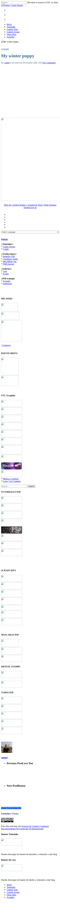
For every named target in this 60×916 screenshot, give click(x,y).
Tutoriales (11, 27)
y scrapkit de (32, 205)
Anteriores (7, 283)
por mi (34, 207)
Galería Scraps (13, 32)
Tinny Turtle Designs (47, 205)
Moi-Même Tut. (10, 261)
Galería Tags (12, 29)
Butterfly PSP (9, 256)
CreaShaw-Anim (10, 259)
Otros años (11, 34)
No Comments (49, 63)
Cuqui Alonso (9, 246)
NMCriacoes (8, 264)
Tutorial (27, 207)
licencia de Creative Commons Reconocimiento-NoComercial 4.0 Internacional (25, 827)
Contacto (6, 345)
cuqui (6, 63)
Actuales (10, 37)
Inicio (9, 24)
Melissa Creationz (11, 479)
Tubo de (7, 205)
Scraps (6, 274)
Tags (5, 271)
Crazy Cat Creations (12, 481)
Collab (6, 249)
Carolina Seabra (18, 205)
